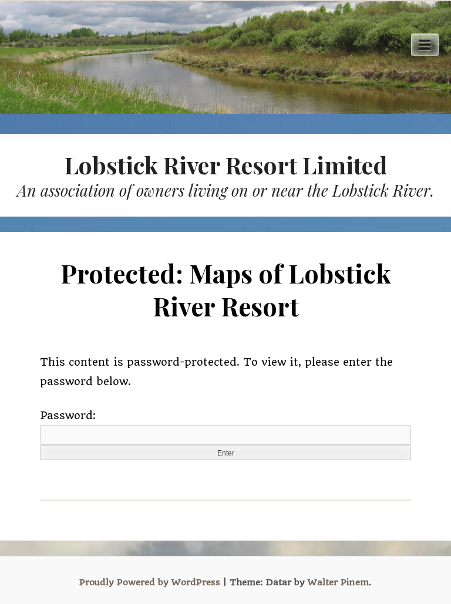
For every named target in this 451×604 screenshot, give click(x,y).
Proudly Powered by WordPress (149, 582)
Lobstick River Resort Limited (226, 164)
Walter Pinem (338, 582)
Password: (68, 415)
